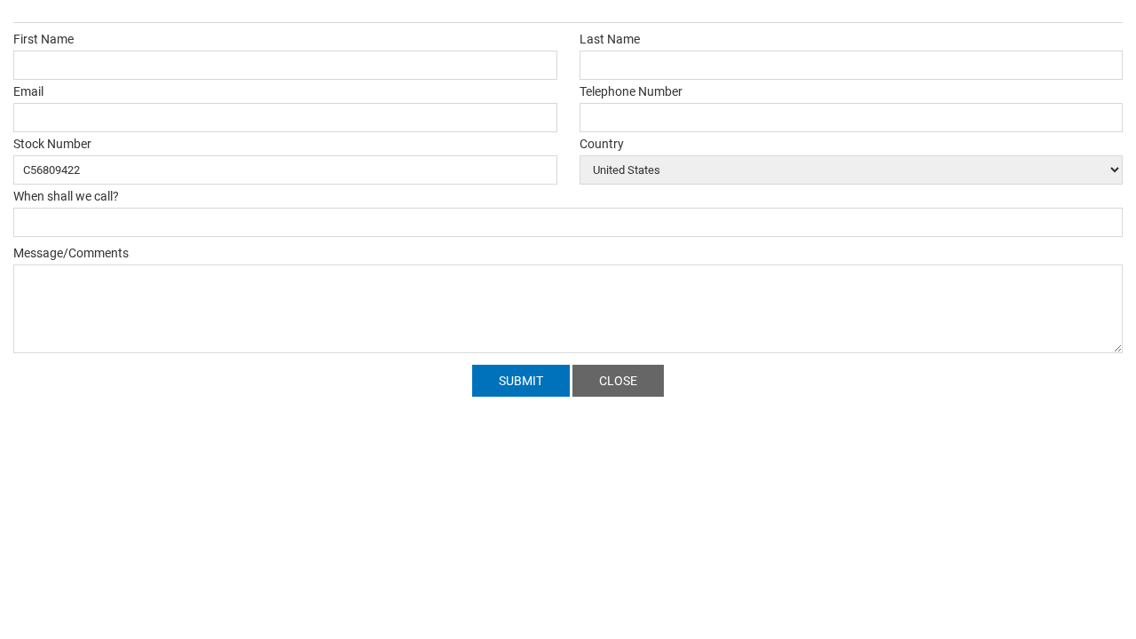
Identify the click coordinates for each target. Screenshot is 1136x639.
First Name (43, 39)
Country (602, 144)
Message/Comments (71, 253)
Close (618, 381)
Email (28, 91)
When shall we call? (66, 196)
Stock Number (52, 144)
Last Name (610, 39)
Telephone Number (631, 91)
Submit (521, 381)
